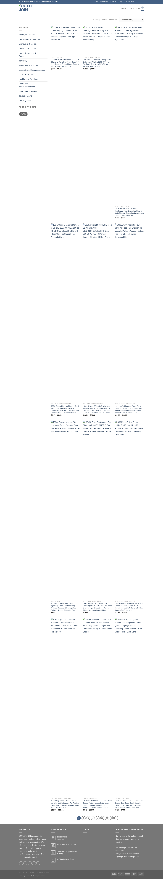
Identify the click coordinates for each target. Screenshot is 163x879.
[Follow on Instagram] (138, 2)
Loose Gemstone (26, 74)
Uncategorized (25, 101)
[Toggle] (46, 34)
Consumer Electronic (28, 49)
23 (107, 818)
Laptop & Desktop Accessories (32, 70)
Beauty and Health (27, 35)
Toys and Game (25, 96)
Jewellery (23, 61)
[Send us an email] (143, 2)
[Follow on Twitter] (140, 2)
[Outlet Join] (31, 9)
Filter (23, 114)
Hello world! (62, 837)
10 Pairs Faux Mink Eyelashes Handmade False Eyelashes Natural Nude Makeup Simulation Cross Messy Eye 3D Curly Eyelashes (129, 212)
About (96, 2)
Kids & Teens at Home (28, 65)
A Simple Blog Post (65, 859)
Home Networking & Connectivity (27, 54)
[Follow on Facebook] (136, 2)
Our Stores (104, 2)
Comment (60, 839)
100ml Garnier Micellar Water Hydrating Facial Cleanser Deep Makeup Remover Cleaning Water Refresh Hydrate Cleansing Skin (64, 606)
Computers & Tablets (28, 44)
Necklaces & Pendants (28, 79)
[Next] (116, 818)
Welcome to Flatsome (66, 845)
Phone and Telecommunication (27, 85)
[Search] (47, 9)
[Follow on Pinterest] (38, 863)
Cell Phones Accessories (29, 39)
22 (102, 818)
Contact (113, 2)
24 (112, 818)
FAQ (120, 2)
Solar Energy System (28, 91)
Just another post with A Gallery (67, 852)
